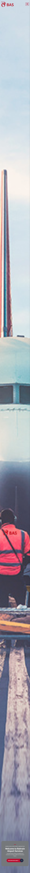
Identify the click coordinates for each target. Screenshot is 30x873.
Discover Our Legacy (13, 860)
